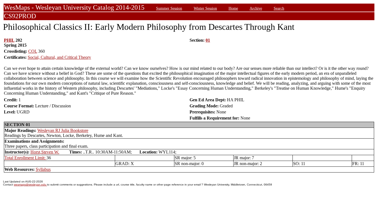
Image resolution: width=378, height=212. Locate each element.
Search (279, 8)
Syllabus (43, 169)
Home (233, 8)
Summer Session (169, 8)
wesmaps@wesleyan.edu (30, 184)
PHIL (9, 40)
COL (32, 51)
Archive (256, 8)
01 (208, 40)
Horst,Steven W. (44, 152)
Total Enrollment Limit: (25, 157)
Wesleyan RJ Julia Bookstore (62, 130)
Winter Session (205, 8)
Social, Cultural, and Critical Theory (59, 57)
